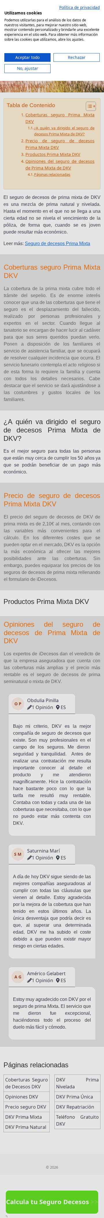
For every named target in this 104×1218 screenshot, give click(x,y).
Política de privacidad (79, 7)
